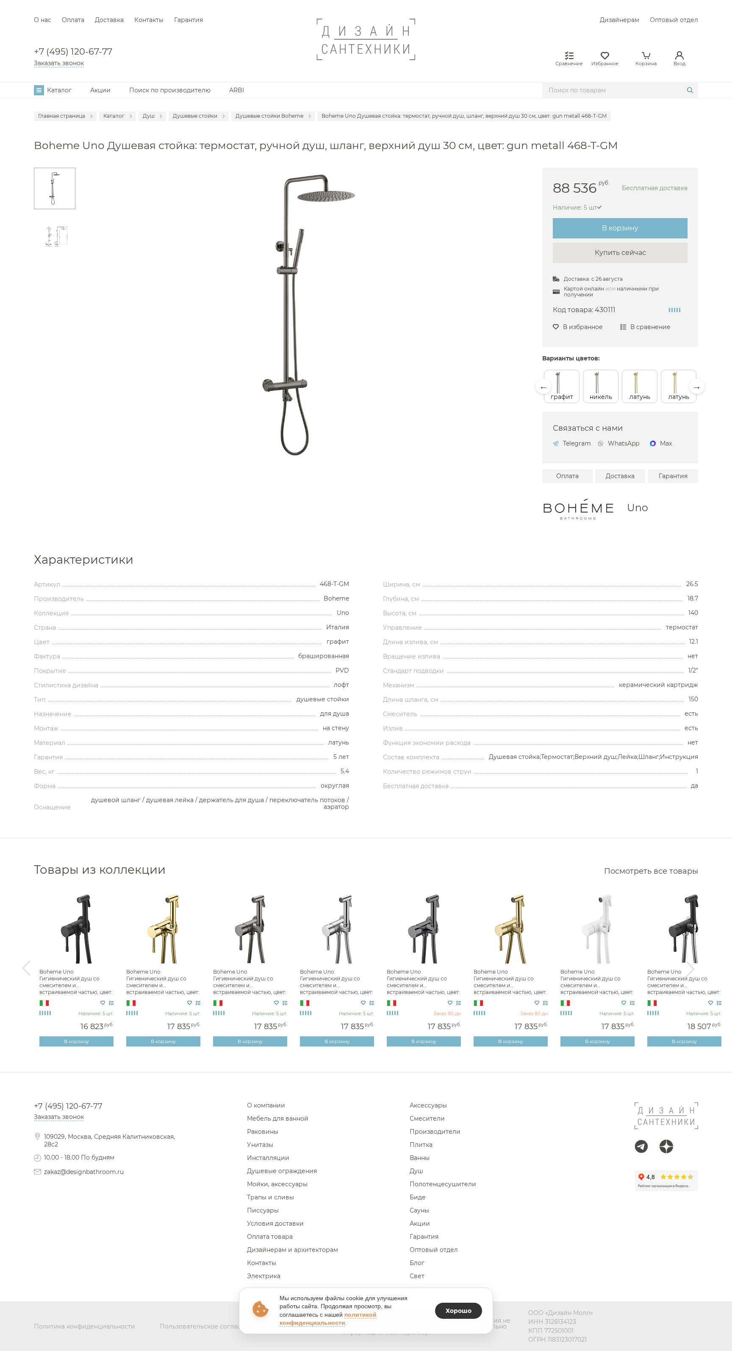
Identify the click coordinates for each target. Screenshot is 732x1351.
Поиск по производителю (170, 90)
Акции (100, 90)
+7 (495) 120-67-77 (73, 51)
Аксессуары (428, 1105)
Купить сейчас (620, 253)
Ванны (420, 1158)
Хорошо (458, 1311)
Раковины (262, 1131)
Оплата (73, 20)
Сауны (419, 1210)
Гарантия (188, 20)
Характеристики (83, 560)
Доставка (109, 20)
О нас (42, 20)
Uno (637, 508)
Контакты (149, 20)
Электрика (263, 1276)
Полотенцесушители (443, 1184)
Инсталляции (268, 1158)
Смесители (427, 1118)
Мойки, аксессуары (277, 1184)
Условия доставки (275, 1223)
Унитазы (260, 1145)
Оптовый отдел (674, 20)
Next (696, 386)
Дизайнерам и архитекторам (292, 1250)
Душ (416, 1171)
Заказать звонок (59, 63)
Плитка (421, 1145)
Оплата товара (270, 1236)
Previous (543, 386)
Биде (418, 1197)
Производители (435, 1131)
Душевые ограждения (282, 1171)
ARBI (236, 90)
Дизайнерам (619, 20)
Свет (417, 1276)
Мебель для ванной (277, 1118)
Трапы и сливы (270, 1197)
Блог (417, 1263)
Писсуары (263, 1210)
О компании (266, 1105)
